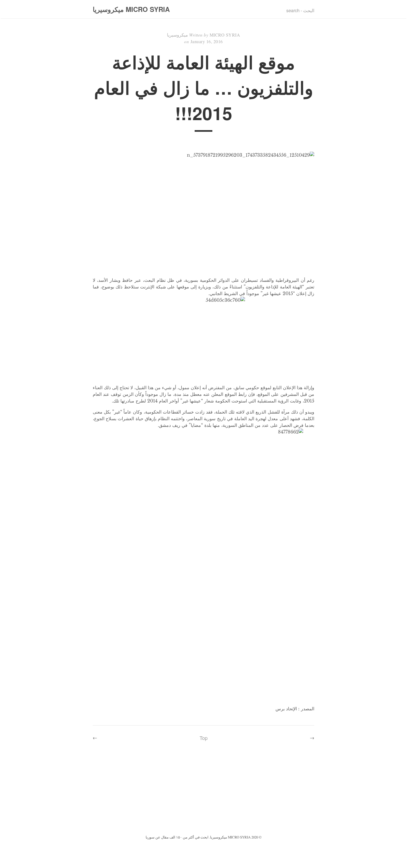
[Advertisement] (203, 792)
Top (204, 737)
